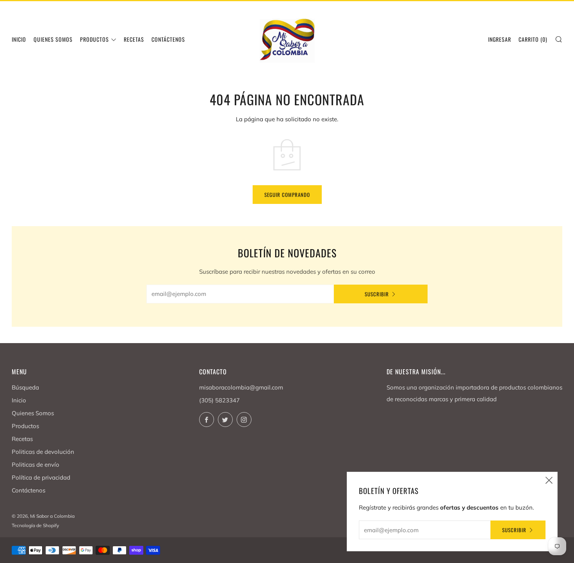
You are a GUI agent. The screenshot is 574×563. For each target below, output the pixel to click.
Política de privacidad (41, 477)
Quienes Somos (53, 39)
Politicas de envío (35, 464)
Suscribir (377, 294)
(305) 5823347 (219, 400)
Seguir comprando (287, 194)
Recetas (134, 39)
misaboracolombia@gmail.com (241, 387)
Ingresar (499, 39)
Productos (94, 39)
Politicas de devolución (43, 451)
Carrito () (533, 39)
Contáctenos (168, 39)
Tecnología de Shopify (35, 525)
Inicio (19, 39)
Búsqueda (25, 387)
